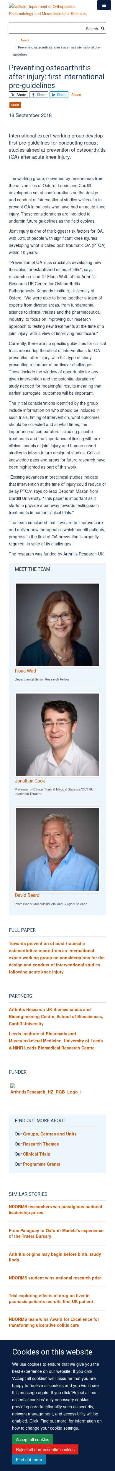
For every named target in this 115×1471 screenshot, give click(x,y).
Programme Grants (41, 1164)
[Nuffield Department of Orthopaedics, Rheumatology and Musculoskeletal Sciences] (48, 8)
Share (21, 94)
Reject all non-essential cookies (45, 1449)
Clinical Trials (36, 1154)
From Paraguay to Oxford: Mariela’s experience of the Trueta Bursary (56, 1233)
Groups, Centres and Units (50, 1134)
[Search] (102, 28)
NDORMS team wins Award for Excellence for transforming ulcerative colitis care (54, 1322)
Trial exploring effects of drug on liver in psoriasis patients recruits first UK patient (51, 1298)
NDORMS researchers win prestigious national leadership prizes (55, 1209)
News (25, 40)
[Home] (14, 40)
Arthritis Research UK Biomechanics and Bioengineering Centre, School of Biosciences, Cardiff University (56, 1016)
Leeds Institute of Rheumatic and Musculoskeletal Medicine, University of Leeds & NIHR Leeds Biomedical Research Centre (56, 1041)
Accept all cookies (32, 1439)
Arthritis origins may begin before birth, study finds (55, 1257)
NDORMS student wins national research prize (55, 1278)
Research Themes (41, 1144)
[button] (104, 5)
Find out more (29, 1459)
